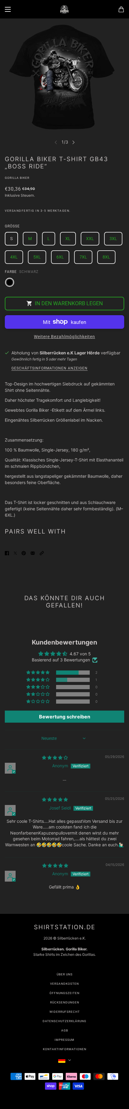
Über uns (65, 974)
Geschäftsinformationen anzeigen (49, 368)
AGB (64, 1030)
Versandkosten (64, 983)
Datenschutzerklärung (64, 1021)
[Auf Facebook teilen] (6, 552)
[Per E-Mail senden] (32, 552)
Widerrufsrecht (65, 1011)
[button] (41, 552)
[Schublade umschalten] (8, 9)
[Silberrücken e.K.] (64, 9)
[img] (55, 757)
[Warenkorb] (121, 9)
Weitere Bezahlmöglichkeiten (64, 336)
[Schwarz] (9, 282)
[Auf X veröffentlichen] (15, 552)
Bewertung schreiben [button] (64, 717)
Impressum (64, 1039)
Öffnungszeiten (65, 993)
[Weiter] (73, 142)
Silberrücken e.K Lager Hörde (70, 352)
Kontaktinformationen (64, 1049)
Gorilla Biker (17, 177)
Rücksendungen (64, 1002)
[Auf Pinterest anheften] (23, 552)
